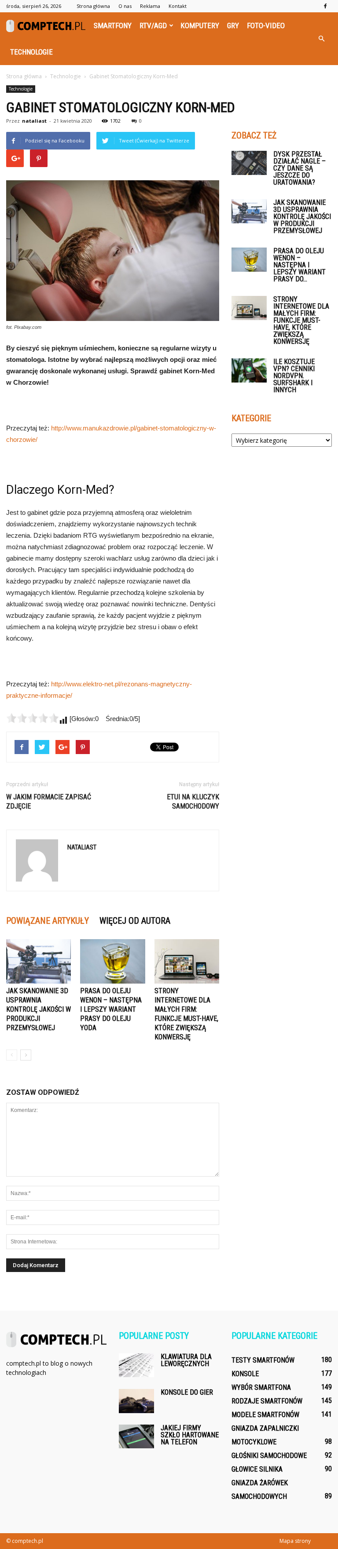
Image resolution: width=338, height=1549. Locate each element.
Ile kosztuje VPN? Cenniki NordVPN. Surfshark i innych (294, 375)
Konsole (245, 1374)
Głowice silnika (257, 1469)
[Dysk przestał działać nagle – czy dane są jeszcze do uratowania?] (249, 163)
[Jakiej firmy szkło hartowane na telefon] (136, 1436)
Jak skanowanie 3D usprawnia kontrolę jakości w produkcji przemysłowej (38, 1009)
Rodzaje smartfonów (266, 1401)
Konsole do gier (187, 1392)
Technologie (31, 51)
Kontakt (178, 6)
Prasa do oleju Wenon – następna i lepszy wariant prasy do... (299, 265)
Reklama (150, 6)
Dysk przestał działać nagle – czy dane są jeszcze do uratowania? (299, 168)
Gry (233, 25)
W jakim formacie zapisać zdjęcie (48, 801)
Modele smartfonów (265, 1415)
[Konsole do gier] (136, 1401)
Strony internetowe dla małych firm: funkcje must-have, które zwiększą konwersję (301, 320)
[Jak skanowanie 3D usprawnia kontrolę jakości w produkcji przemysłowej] (38, 961)
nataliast (34, 120)
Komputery (199, 25)
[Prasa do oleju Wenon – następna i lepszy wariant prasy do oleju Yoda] (112, 961)
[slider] (32, 718)
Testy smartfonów (262, 1360)
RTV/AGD (153, 25)
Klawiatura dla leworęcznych (186, 1360)
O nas (125, 6)
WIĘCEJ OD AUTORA (134, 920)
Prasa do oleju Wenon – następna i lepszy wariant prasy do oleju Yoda (111, 1009)
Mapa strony (295, 1541)
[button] (321, 38)
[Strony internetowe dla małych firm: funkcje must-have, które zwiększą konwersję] (186, 961)
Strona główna (93, 6)
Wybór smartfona (261, 1387)
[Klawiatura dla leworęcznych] (136, 1365)
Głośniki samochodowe (269, 1455)
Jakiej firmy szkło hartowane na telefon (190, 1435)
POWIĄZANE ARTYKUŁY (47, 920)
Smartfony (113, 25)
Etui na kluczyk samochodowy (193, 801)
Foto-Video (266, 25)
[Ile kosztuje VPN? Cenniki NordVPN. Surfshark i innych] (249, 370)
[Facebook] (325, 6)
